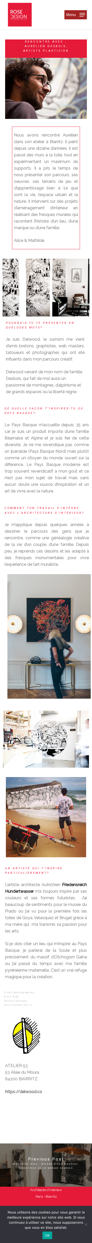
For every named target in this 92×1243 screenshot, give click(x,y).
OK (47, 1235)
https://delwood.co (23, 1091)
